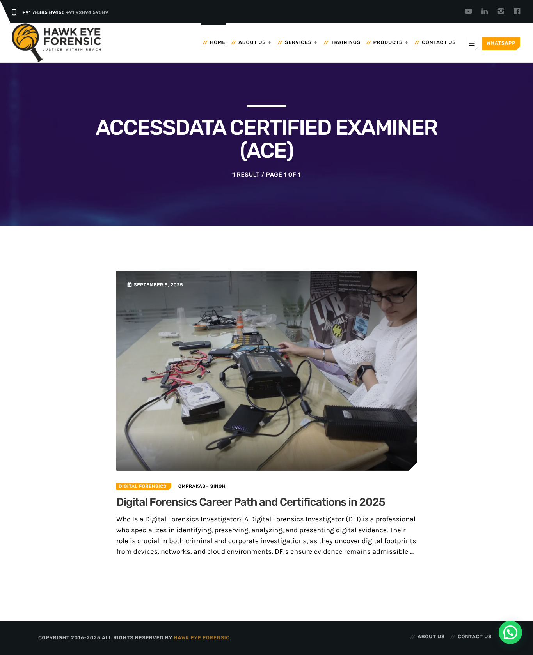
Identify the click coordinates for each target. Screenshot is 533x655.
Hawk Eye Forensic (202, 638)
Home (218, 43)
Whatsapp (501, 43)
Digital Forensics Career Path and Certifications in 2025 (250, 502)
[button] (510, 632)
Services (298, 43)
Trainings (346, 43)
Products (388, 43)
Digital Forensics (143, 486)
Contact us (439, 43)
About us (252, 43)
